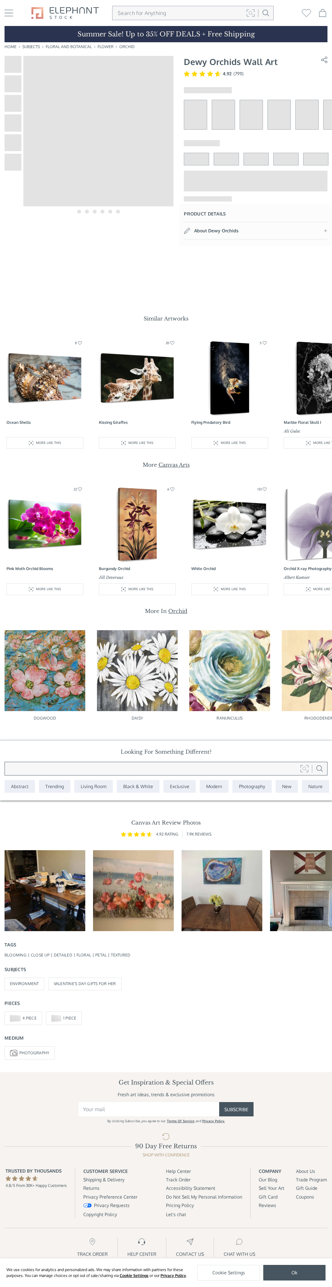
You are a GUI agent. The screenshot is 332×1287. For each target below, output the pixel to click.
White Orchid (203, 568)
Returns (91, 1188)
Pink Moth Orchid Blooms (29, 568)
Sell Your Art (271, 1188)
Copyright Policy (100, 1214)
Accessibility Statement (190, 1188)
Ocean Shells (18, 422)
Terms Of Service (181, 1121)
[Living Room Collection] (93, 786)
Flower (105, 46)
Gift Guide (306, 1188)
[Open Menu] (9, 13)
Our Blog (268, 1179)
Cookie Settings (134, 1275)
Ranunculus (230, 718)
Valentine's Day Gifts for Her (85, 983)
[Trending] (54, 786)
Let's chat (176, 1214)
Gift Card (268, 1197)
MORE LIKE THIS (48, 443)
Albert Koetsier (297, 577)
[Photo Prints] (287, 786)
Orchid (127, 46)
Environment (24, 983)
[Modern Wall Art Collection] (214, 786)
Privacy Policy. (213, 1121)
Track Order (178, 1179)
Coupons (305, 1197)
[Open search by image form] (250, 13)
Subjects (31, 46)
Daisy (137, 718)
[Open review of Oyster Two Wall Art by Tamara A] (222, 890)
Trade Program (311, 1179)
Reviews (267, 1205)
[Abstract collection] (20, 786)
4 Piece (29, 1018)
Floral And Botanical (69, 46)
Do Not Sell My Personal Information (204, 1197)
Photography (34, 1052)
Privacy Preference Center (110, 1197)
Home (11, 46)
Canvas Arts (174, 465)
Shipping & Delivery (103, 1179)
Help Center (178, 1171)
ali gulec (292, 431)
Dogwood (45, 718)
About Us (305, 1171)
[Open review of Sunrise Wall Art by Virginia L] (133, 890)
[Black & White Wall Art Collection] (138, 786)
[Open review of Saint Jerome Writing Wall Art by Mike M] (45, 890)
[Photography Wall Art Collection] (252, 786)
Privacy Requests (112, 1205)
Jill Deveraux (111, 577)
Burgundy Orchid (114, 568)
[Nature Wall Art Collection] (315, 786)
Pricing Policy (180, 1205)
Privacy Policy (173, 1275)
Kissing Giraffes (113, 422)
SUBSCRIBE (236, 1109)
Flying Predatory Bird (210, 422)
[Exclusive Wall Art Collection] (179, 786)
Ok (294, 1272)
